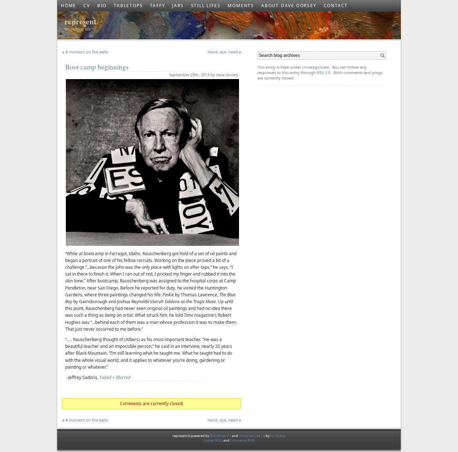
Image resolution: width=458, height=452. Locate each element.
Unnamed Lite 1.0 (252, 435)
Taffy (157, 6)
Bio (102, 6)
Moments (241, 6)
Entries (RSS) (213, 440)
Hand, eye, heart (223, 51)
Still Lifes (206, 6)
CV (86, 6)
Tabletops (128, 6)
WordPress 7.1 (220, 435)
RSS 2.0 (323, 72)
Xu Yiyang (278, 435)
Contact (336, 6)
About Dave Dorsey (289, 6)
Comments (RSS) (242, 440)
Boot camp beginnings (96, 66)
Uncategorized (315, 67)
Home (68, 6)
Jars (178, 6)
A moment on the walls (86, 51)
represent (80, 21)
